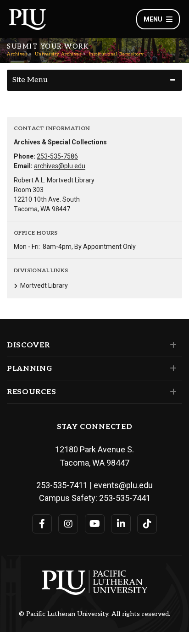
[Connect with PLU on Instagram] (68, 523)
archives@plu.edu (59, 166)
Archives (17, 54)
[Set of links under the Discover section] (171, 345)
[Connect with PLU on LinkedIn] (121, 523)
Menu (153, 19)
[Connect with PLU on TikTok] (147, 523)
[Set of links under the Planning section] (171, 368)
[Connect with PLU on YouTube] (95, 523)
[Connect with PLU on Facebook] (42, 523)
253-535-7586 (57, 156)
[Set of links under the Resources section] (171, 391)
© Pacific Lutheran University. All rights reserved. (94, 614)
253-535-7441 (124, 498)
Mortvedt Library (44, 285)
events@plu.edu (123, 485)
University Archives (58, 54)
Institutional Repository (116, 54)
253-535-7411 (62, 485)
